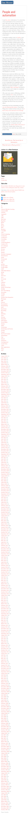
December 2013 (5, 608)
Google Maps (4, 267)
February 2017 (4, 545)
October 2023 (4, 412)
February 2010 (4, 683)
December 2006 (5, 746)
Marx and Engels (15, 87)
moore (14, 134)
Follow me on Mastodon (8, 201)
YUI (2, 350)
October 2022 (4, 432)
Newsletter (3, 292)
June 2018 (3, 519)
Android (3, 212)
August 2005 (4, 773)
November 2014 (5, 590)
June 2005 (3, 776)
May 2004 (3, 798)
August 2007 (4, 733)
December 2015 (5, 568)
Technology (4, 327)
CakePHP (3, 230)
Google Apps (4, 265)
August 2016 (4, 555)
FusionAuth (4, 259)
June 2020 (3, 479)
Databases (3, 247)
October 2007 (4, 730)
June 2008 (3, 716)
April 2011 (3, 660)
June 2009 (3, 696)
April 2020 (3, 482)
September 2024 (5, 394)
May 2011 (3, 658)
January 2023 (4, 427)
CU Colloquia (4, 245)
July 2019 (3, 497)
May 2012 (3, 640)
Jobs (2, 280)
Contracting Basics (5, 242)
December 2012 (5, 628)
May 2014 (3, 600)
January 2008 (4, 725)
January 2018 (4, 527)
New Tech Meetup (5, 290)
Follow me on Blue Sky (8, 199)
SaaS (2, 315)
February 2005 (4, 783)
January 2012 (4, 647)
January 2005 (4, 784)
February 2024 (4, 406)
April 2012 (3, 642)
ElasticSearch (4, 255)
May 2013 (3, 620)
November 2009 (5, 688)
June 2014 (3, 598)
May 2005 (3, 778)
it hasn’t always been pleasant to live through (13, 109)
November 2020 (5, 470)
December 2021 (5, 449)
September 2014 (5, 593)
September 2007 (5, 731)
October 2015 (4, 572)
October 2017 (4, 532)
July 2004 (3, 794)
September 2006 (5, 751)
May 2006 (3, 758)
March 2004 (4, 801)
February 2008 (4, 723)
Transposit (3, 340)
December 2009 (5, 686)
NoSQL (3, 294)
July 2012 (3, 637)
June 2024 (3, 399)
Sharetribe (3, 319)
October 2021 (4, 452)
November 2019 (5, 490)
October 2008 (4, 710)
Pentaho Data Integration (7, 297)
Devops (3, 249)
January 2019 (4, 507)
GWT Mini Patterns (5, 270)
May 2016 (3, 560)
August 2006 (4, 753)
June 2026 (3, 359)
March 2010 (4, 681)
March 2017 (4, 544)
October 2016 (4, 552)
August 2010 (4, 673)
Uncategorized (4, 342)
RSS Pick (3, 314)
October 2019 (4, 492)
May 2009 (3, 698)
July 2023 (3, 417)
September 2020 (5, 474)
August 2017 (4, 535)
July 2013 (3, 617)
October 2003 (4, 809)
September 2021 (5, 454)
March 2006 (4, 761)
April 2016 (3, 562)
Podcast (3, 302)
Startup (3, 324)
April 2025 (3, 382)
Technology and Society (7, 329)
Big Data (3, 221)
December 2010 (5, 667)
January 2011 (4, 665)
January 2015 (4, 587)
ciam (2, 232)
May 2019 (3, 500)
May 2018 (3, 520)
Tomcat (3, 339)
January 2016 (4, 567)
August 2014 (4, 595)
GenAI (2, 260)
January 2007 (4, 745)
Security (3, 317)
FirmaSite (7, 812)
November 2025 (5, 371)
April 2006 (3, 760)
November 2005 (5, 768)
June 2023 (3, 419)
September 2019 (5, 494)
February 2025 (4, 386)
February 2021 (4, 465)
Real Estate (4, 309)
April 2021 (3, 462)
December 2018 (5, 509)
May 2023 (3, 421)
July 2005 (3, 775)
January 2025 (4, 387)
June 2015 (3, 578)
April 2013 (3, 622)
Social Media (4, 322)
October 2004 (4, 789)
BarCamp (3, 219)
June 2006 (3, 756)
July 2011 (3, 655)
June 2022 (3, 439)
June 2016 (3, 559)
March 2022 (4, 444)
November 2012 (5, 630)
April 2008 (3, 720)
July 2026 (3, 358)
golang (3, 264)
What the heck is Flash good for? (11, 145)
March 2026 (4, 364)
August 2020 (4, 475)
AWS (2, 217)
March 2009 (4, 701)
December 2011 (5, 648)
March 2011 (4, 662)
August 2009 (4, 693)
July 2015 (3, 577)
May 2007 (3, 738)
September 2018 (5, 514)
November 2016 (5, 550)
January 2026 (4, 367)
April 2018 (3, 522)
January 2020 (4, 487)
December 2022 (5, 429)
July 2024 (3, 397)
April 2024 (3, 402)
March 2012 (4, 643)
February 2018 (4, 525)
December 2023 (5, 409)
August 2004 (4, 793)
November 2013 (5, 610)
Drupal (3, 252)
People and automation (9, 13)
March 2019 (4, 504)
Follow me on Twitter (8, 197)
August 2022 (4, 436)
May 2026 (3, 361)
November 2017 (5, 530)
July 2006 (3, 755)
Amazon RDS (4, 211)
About (2, 178)
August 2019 (4, 495)
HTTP (2, 272)
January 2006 (4, 765)
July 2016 (3, 557)
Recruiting (3, 310)
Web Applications (5, 347)
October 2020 (4, 472)
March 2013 (4, 623)
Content (3, 241)
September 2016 (5, 554)
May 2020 (3, 480)
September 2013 (5, 613)
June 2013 (3, 618)
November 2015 (5, 570)
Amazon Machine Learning (7, 209)
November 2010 (5, 668)
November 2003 (5, 808)
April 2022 (3, 442)
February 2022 (4, 446)
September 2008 (5, 711)
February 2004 (4, 803)
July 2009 (3, 695)
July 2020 (3, 477)
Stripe (2, 325)
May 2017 (3, 540)
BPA (2, 227)
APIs (2, 216)
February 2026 (4, 366)
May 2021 (3, 461)
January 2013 (4, 627)
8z (1, 206)
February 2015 (4, 585)
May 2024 (3, 401)
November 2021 (5, 451)
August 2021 (4, 456)
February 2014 (4, 605)
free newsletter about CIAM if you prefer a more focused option (12, 190)
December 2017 (5, 529)
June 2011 (3, 657)
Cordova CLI (4, 244)
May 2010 (3, 678)
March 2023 (4, 424)
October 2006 (4, 750)
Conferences (4, 237)
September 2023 (5, 414)
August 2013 (4, 615)
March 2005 (4, 781)
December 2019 (5, 489)
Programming (4, 305)
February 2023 (4, 426)
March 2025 (4, 384)
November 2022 (5, 431)
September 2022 (5, 434)
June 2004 (3, 796)
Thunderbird (4, 335)
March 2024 (4, 404)
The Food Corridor (5, 333)
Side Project (4, 320)
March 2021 (4, 464)
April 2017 (3, 542)
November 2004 (5, 788)
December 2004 (5, 786)
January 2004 (4, 804)
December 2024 (5, 389)
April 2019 (3, 502)
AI (1, 207)
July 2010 (3, 675)
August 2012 (4, 635)
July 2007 (3, 735)
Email (2, 257)
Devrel (2, 250)
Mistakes (3, 285)
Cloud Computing (5, 234)
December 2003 (5, 806)
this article (8, 20)
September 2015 (5, 574)
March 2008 (4, 721)
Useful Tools (4, 343)
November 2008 (5, 708)
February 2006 (4, 763)
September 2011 (5, 652)
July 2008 (3, 715)
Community (4, 235)
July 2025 (3, 377)
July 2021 (3, 457)
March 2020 (4, 484)
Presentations (4, 304)
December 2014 (5, 588)
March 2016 (4, 564)
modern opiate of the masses (17, 124)
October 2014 (4, 592)
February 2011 (4, 663)
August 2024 (4, 396)
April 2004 (3, 799)
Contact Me (4, 180)
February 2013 (4, 625)
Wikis (2, 348)
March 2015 (4, 583)
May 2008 (3, 718)
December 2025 (5, 369)
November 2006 (5, 748)
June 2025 (3, 379)
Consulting (3, 239)
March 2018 (4, 524)
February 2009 (4, 703)
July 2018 (3, 517)
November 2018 (5, 510)
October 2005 (4, 770)
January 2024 (4, 407)
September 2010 (5, 671)
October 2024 (4, 392)
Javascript (3, 279)
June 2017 (3, 539)
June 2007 (3, 736)
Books (2, 226)
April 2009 (3, 700)
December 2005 (5, 766)
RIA (2, 312)
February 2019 (4, 505)
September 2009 (5, 691)
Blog (2, 224)
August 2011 (4, 653)
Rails (2, 307)
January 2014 (4, 607)
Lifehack (3, 282)
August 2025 (4, 376)
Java (2, 277)
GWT (2, 269)
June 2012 (3, 638)
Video (2, 345)
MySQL (3, 289)
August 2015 (4, 575)
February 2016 (4, 565)
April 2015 (3, 582)
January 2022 (4, 447)
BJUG (2, 222)
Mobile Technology (6, 287)
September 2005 (5, 771)
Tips (2, 337)
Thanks (3, 332)
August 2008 (4, 713)
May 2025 (3, 381)
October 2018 (4, 512)
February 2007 (4, 743)
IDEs (2, 274)
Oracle (2, 295)
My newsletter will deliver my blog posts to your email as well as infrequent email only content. (13, 186)
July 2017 (3, 537)
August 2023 (4, 416)
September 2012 (5, 633)
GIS (2, 262)
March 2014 (4, 603)
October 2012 (4, 632)
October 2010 (4, 670)
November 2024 (5, 391)
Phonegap (3, 299)
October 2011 (4, 650)
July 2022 (3, 437)
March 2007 (4, 741)
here (12, 94)
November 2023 (5, 411)
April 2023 (3, 422)
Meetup (3, 284)
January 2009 (4, 705)
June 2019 (3, 499)
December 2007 (5, 726)
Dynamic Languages (6, 254)
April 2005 (3, 780)
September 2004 (5, 791)
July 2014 (3, 597)
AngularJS (3, 214)
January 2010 (4, 685)
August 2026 (4, 356)
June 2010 (3, 677)
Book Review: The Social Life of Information (14, 141)
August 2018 (4, 515)
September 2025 (5, 374)
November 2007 (5, 728)
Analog (19, 37)
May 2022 (3, 441)
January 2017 (4, 547)
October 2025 (4, 372)
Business (3, 229)
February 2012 (4, 645)
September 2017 (5, 534)
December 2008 (5, 706)
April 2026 (3, 362)
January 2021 (4, 467)
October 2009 (4, 690)
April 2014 (3, 602)
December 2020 (5, 469)
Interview (3, 275)
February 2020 (4, 485)
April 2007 (3, 740)
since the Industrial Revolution (9, 107)
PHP (2, 300)
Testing (3, 330)
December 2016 (5, 549)
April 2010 (3, 680)
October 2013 (4, 612)
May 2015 (3, 580)
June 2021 (3, 459)
